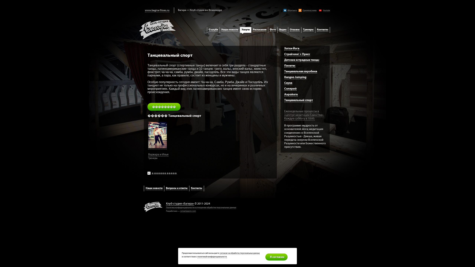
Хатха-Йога (291, 48)
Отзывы (295, 29)
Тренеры (308, 29)
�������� (164, 107)
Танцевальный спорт (298, 100)
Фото (273, 29)
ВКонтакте (292, 10)
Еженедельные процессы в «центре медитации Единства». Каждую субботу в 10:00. (304, 115)
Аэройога (291, 94)
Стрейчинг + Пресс (297, 54)
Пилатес (289, 65)
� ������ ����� (164, 173)
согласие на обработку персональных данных (240, 253)
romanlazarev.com (188, 211)
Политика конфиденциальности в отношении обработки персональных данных (201, 208)
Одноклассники (310, 10)
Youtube (326, 10)
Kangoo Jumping (295, 77)
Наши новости (229, 29)
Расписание (259, 29)
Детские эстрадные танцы (301, 60)
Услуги (246, 29)
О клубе (213, 29)
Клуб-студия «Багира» (180, 203)
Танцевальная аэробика (300, 71)
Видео (282, 29)
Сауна (288, 83)
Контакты (322, 29)
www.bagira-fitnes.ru (157, 10)
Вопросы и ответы (177, 188)
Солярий (290, 88)
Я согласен (277, 257)
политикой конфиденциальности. (212, 257)
